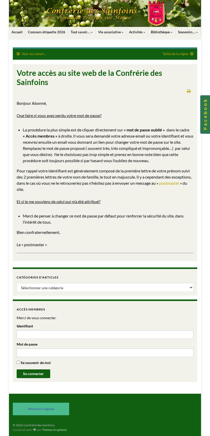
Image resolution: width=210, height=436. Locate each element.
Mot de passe (27, 344)
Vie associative (110, 32)
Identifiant (25, 326)
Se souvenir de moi (35, 362)
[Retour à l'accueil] (105, 13)
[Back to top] (198, 424)
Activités (136, 32)
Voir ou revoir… (34, 53)
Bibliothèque (161, 32)
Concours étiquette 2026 (46, 32)
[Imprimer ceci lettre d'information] (189, 90)
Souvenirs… (187, 32)
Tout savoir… (81, 32)
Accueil (17, 32)
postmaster (169, 183)
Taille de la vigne (175, 53)
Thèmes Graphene (54, 430)
